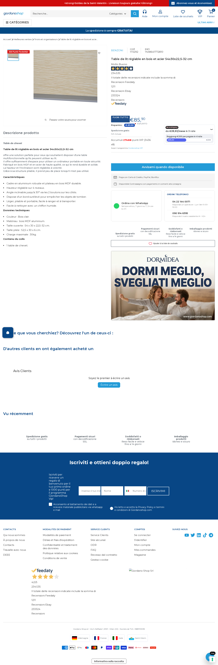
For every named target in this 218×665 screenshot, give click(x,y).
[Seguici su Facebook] (174, 536)
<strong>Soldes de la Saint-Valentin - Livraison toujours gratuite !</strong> (108, 3)
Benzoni (117, 50)
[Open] (7, 332)
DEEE (6, 554)
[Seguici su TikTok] (205, 536)
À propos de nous (14, 540)
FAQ (93, 549)
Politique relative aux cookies (60, 553)
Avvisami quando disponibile (163, 167)
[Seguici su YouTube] (186, 536)
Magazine (140, 554)
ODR (94, 544)
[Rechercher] (135, 13)
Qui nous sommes (14, 535)
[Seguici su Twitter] (193, 536)
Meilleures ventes (22, 39)
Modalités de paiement (57, 535)
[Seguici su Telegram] (211, 536)
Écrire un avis (109, 384)
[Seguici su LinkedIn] (199, 536)
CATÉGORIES (19, 22)
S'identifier (140, 540)
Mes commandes (144, 549)
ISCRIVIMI (158, 491)
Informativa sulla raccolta (109, 661)
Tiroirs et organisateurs (46, 39)
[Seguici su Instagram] (180, 536)
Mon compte (142, 544)
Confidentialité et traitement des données (60, 546)
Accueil (7, 39)
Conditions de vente (55, 558)
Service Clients (99, 535)
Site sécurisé (98, 540)
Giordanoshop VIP (135, 148)
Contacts (8, 544)
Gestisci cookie (99, 559)
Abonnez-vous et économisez (194, 3)
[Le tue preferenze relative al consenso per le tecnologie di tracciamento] (212, 659)
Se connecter (142, 535)
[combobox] (128, 490)
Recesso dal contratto (104, 554)
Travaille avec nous (14, 549)
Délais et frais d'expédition (58, 540)
